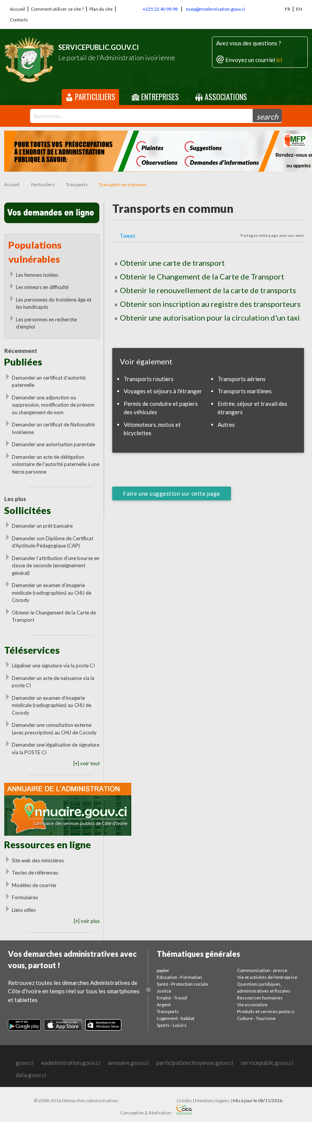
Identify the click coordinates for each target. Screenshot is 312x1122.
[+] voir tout (86, 763)
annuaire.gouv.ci (128, 1062)
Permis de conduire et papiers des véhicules (161, 408)
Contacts (19, 19)
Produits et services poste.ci (265, 1011)
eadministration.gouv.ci (70, 1062)
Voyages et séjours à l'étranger (163, 391)
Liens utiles (24, 910)
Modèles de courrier (34, 885)
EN (299, 9)
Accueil (17, 9)
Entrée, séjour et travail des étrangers (252, 408)
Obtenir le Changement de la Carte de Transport (54, 616)
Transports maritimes (245, 391)
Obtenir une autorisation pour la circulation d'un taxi (210, 317)
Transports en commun (122, 184)
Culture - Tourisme (256, 1018)
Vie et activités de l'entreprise (267, 977)
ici (279, 59)
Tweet (127, 235)
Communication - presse (262, 970)
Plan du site (101, 9)
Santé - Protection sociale (182, 984)
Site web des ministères (38, 860)
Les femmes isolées (37, 275)
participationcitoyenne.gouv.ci (194, 1062)
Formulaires (25, 897)
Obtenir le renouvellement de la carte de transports (208, 290)
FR (287, 9)
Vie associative (252, 1004)
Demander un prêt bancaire (42, 526)
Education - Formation (179, 977)
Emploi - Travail (172, 998)
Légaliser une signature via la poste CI (53, 665)
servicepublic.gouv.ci (267, 1062)
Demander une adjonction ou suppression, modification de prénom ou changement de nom (53, 404)
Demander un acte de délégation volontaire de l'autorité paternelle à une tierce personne (55, 464)
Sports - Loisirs (171, 1025)
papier (163, 970)
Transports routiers (149, 378)
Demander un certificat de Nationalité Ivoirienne (53, 428)
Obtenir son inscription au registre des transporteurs (210, 303)
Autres (226, 424)
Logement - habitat (175, 1018)
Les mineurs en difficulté (42, 287)
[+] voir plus (87, 921)
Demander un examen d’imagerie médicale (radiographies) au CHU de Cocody (51, 592)
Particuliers (94, 96)
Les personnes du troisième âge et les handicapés (53, 303)
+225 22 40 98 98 (160, 9)
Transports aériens (242, 378)
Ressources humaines (260, 998)
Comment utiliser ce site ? (57, 9)
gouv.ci (24, 1062)
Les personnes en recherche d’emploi (46, 323)
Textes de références (35, 873)
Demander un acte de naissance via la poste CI (53, 682)
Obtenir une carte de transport (172, 262)
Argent (164, 1004)
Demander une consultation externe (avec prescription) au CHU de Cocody (54, 729)
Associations (225, 96)
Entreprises (159, 96)
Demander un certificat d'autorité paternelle (49, 381)
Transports (77, 184)
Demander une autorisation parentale (53, 444)
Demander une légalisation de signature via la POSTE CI (55, 748)
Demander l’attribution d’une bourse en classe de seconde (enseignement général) (55, 565)
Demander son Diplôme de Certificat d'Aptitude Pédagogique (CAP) (52, 542)
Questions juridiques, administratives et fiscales (263, 987)
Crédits (184, 1100)
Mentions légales (212, 1100)
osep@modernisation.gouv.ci (215, 9)
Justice (164, 991)
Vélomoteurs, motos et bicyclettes (152, 429)
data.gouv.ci (31, 1074)
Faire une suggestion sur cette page (171, 493)
